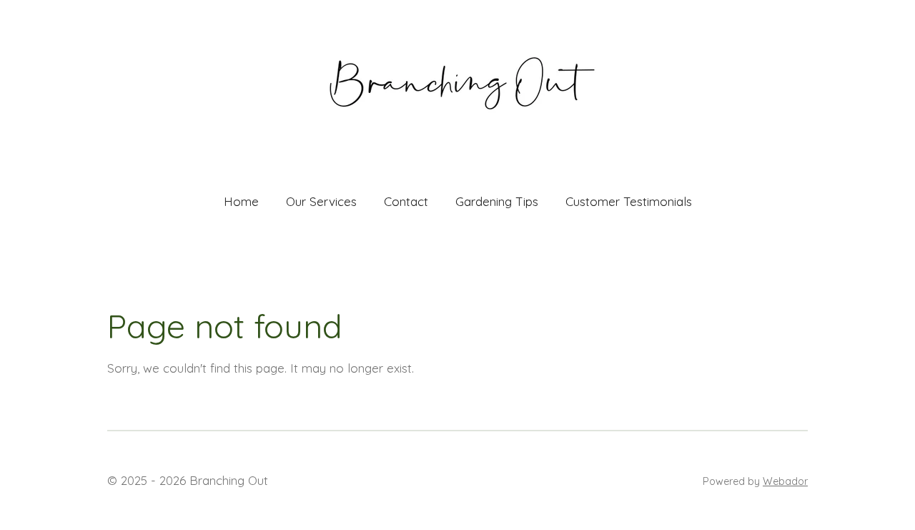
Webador (785, 481)
